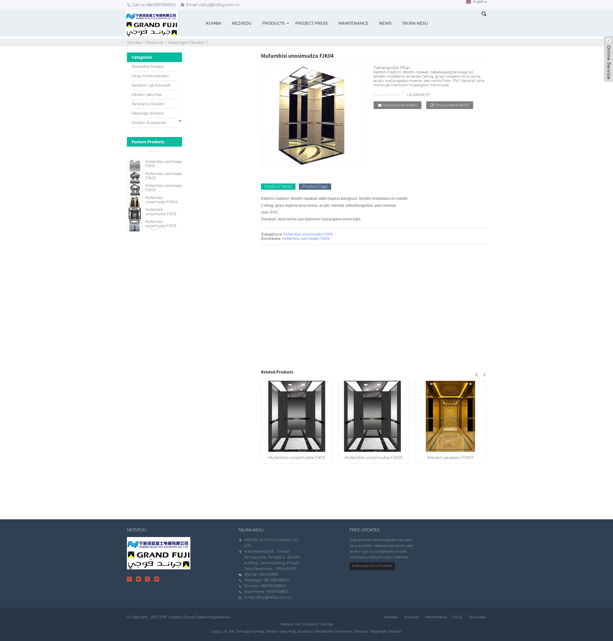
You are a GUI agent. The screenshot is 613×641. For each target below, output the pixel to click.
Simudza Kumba (250, 631)
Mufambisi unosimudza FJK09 (374, 457)
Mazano (286, 624)
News (385, 23)
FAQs (457, 617)
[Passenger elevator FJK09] (373, 415)
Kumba (213, 23)
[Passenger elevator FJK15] (296, 415)
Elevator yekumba (147, 94)
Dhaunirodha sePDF (452, 105)
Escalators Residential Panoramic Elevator (332, 631)
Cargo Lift (219, 631)
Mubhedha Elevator (148, 66)
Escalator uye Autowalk (151, 85)
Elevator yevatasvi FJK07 (450, 457)
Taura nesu (415, 23)
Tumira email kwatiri (400, 105)
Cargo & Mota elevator (150, 76)
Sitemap (326, 624)
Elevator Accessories (149, 122)
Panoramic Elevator (148, 104)
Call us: (154, 5)
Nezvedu (242, 23)
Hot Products (306, 624)
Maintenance (353, 23)
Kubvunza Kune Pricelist (372, 566)
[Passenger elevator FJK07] (450, 415)
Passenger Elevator (186, 42)
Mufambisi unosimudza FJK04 (161, 199)
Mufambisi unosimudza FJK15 (160, 211)
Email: (213, 5)
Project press (311, 23)
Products (273, 23)
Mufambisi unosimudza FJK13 (160, 223)
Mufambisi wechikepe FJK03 (306, 238)
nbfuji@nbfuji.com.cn (273, 597)
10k (231, 631)
